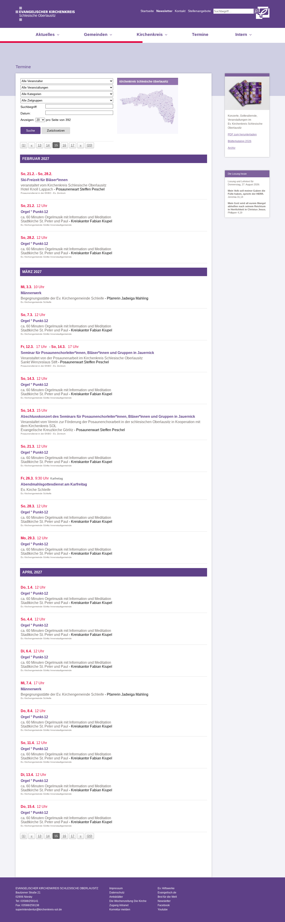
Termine (200, 34)
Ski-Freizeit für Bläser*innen (44, 180)
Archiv (231, 147)
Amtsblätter (116, 896)
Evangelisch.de (167, 892)
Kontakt (180, 11)
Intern (241, 34)
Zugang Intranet (118, 905)
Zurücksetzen (56, 130)
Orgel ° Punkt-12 (34, 212)
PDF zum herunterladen (242, 134)
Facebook (164, 905)
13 (39, 145)
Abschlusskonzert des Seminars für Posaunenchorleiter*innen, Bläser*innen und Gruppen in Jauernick (108, 416)
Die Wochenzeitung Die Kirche (128, 901)
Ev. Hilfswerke (166, 888)
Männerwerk (31, 293)
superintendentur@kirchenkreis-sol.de (39, 909)
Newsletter (164, 11)
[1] (23, 145)
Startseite (147, 11)
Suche (30, 130)
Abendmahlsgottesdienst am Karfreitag (54, 484)
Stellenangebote (199, 11)
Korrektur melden (119, 909)
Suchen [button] (256, 11)
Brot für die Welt (167, 896)
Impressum (116, 888)
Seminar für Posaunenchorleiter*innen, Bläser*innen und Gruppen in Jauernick (87, 353)
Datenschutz (116, 892)
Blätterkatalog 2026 (239, 141)
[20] (89, 145)
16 (64, 145)
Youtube (163, 909)
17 (72, 145)
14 (48, 145)
